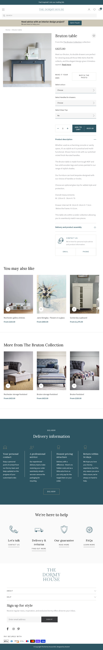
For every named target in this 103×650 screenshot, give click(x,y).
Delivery (51, 491)
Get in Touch (75, 23)
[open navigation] (3, 10)
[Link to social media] (8, 628)
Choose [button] (60, 90)
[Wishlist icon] (93, 10)
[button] (93, 35)
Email (65, 251)
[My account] (89, 9)
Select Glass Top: (61, 110)
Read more (66, 64)
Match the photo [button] (84, 76)
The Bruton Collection (72, 42)
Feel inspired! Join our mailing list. (51, 2)
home (8, 30)
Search (9, 16)
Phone (86, 251)
